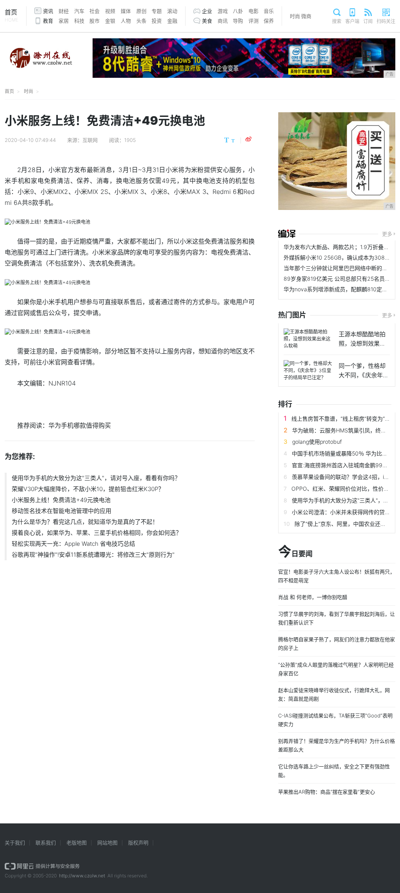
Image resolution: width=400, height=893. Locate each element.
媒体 (126, 11)
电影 (253, 11)
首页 (11, 15)
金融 (172, 21)
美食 (207, 21)
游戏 (223, 11)
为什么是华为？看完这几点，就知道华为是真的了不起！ (85, 521)
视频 (110, 11)
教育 (48, 21)
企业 (207, 11)
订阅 (368, 21)
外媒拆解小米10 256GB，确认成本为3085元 (338, 257)
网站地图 (107, 842)
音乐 (269, 11)
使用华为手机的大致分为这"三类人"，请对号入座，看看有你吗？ (96, 478)
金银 (110, 21)
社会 (94, 11)
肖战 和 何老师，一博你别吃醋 (312, 597)
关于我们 (15, 842)
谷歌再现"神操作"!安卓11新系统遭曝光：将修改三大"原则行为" (93, 554)
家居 (64, 21)
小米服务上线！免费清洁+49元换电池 (61, 500)
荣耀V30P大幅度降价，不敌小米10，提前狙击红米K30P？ (88, 489)
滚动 (172, 11)
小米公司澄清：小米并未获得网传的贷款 (341, 512)
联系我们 (46, 842)
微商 (306, 16)
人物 (126, 21)
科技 (79, 21)
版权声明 (138, 842)
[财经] (286, 234)
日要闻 (295, 552)
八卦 (238, 11)
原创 (141, 11)
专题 (157, 11)
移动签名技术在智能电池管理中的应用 (61, 511)
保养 (269, 21)
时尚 (295, 16)
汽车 (79, 11)
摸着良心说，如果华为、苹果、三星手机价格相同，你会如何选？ (97, 532)
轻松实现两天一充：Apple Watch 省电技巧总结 (73, 543)
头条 (141, 21)
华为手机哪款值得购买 (79, 425)
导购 (238, 21)
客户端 (352, 21)
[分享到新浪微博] (248, 139)
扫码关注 (386, 21)
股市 (94, 21)
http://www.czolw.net (82, 876)
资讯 (48, 11)
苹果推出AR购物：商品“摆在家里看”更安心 (326, 792)
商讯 (223, 21)
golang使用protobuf (317, 441)
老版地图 (76, 842)
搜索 (336, 21)
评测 (253, 21)
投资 (157, 21)
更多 (387, 234)
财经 (64, 11)
